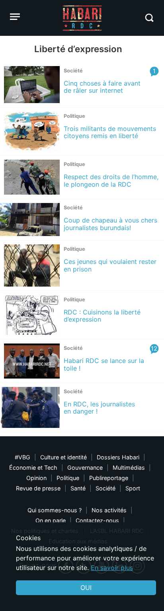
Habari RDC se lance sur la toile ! (104, 364)
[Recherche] (149, 18)
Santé (78, 488)
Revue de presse (38, 488)
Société (105, 488)
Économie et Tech (33, 467)
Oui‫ (86, 587)
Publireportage (108, 477)
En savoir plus (112, 568)
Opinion (36, 477)
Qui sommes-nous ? (54, 510)
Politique (68, 477)
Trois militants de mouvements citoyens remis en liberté (110, 132)
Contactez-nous (97, 520)
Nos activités (109, 510)
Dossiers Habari (118, 457)
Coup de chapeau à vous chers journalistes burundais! (110, 223)
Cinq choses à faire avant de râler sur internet (102, 86)
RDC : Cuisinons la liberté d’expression (102, 315)
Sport (132, 488)
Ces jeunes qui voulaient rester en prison (110, 265)
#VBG (22, 457)
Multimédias (129, 467)
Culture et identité (63, 457)
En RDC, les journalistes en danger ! (99, 407)
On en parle (50, 520)
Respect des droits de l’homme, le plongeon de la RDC (111, 180)
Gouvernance (85, 467)
